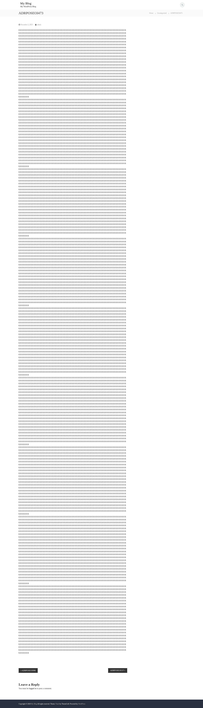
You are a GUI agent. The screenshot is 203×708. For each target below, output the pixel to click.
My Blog (25, 3)
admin (39, 25)
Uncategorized (162, 13)
